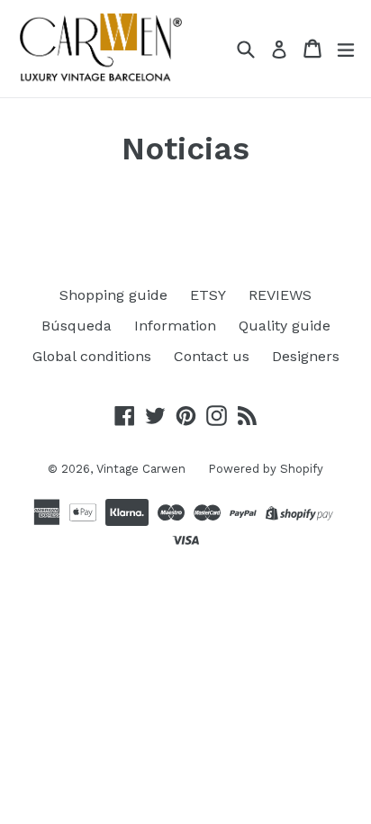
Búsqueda (76, 325)
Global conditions (91, 356)
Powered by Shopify (265, 468)
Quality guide (284, 325)
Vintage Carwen (141, 468)
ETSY (208, 294)
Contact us (211, 356)
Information (175, 325)
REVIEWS (280, 294)
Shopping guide (113, 294)
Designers (305, 356)
